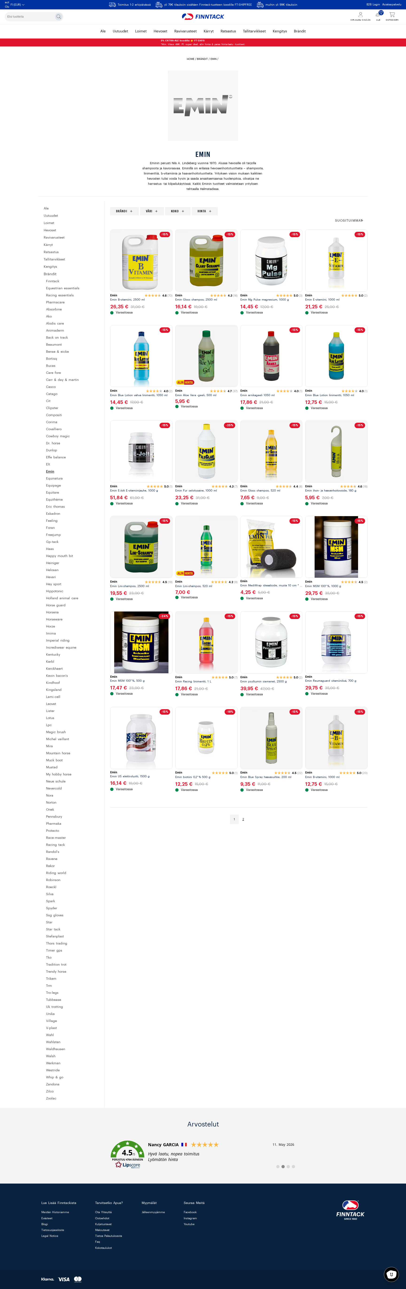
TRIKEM (51, 978)
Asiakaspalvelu (391, 4)
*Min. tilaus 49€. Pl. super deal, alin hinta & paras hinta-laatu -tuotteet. (203, 42)
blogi (44, 1224)
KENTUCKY (53, 654)
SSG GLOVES (54, 915)
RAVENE (51, 859)
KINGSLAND (54, 690)
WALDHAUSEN (55, 1049)
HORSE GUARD (56, 605)
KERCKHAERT (54, 668)
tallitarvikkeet (254, 31)
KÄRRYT (48, 245)
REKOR (50, 866)
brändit (300, 31)
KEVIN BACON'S (57, 675)
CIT (48, 401)
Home (190, 59)
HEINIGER (52, 563)
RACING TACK (55, 845)
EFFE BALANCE (56, 457)
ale (103, 31)
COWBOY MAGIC (58, 436)
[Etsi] (58, 16)
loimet (141, 31)
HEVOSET (50, 230)
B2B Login (373, 4)
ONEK (50, 809)
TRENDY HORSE (56, 971)
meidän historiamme (55, 1212)
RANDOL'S (52, 852)
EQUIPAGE (53, 485)
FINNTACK (52, 281)
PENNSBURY (54, 816)
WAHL (50, 1035)
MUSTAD (52, 767)
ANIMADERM (55, 330)
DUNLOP (51, 450)
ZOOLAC (51, 1098)
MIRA (49, 746)
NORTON (51, 802)
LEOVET (51, 704)
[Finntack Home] (203, 17)
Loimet (49, 223)
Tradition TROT (56, 964)
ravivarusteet (185, 31)
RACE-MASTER (56, 838)
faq (97, 1242)
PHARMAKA (53, 823)
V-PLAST (51, 1028)
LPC (49, 725)
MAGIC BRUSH (56, 732)
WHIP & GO (54, 1077)
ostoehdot (102, 1218)
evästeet (46, 1218)
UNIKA (50, 1014)
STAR (49, 922)
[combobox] (34, 16)
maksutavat (102, 1230)
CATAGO (51, 394)
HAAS (50, 549)
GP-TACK (52, 542)
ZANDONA (52, 1084)
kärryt (209, 31)
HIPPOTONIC (54, 591)
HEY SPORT (53, 584)
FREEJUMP (53, 535)
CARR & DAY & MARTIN (62, 380)
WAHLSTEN (53, 1042)
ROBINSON (53, 880)
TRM (49, 985)
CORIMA (51, 422)
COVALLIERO (54, 429)
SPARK (50, 901)
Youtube (189, 1224)
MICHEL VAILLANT (57, 739)
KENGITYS (50, 266)
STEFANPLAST (55, 936)
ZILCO (50, 1091)
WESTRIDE (53, 1070)
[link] (203, 1155)
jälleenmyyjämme (153, 1212)
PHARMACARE (55, 302)
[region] (238, 211)
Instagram (190, 1218)
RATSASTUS (51, 252)
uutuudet (120, 31)
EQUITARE (52, 492)
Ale (46, 208)
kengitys (280, 31)
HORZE (50, 626)
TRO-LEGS (52, 993)
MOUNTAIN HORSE (58, 753)
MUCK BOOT (54, 760)
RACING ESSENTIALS (60, 295)
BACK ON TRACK (57, 337)
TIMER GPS (54, 950)
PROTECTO (52, 830)
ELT (48, 464)
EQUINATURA (54, 478)
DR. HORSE (53, 443)
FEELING (52, 521)
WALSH (50, 1056)
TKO (48, 957)
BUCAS (50, 366)
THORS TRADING (56, 943)
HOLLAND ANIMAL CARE (62, 598)
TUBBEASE (53, 1000)
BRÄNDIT (202, 59)
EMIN (50, 471)
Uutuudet (51, 215)
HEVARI (51, 577)
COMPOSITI (54, 415)
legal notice (49, 1236)
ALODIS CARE (55, 323)
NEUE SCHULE (56, 781)
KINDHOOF (53, 683)
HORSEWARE (54, 619)
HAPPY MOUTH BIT (59, 556)
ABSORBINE (54, 309)
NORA (49, 795)
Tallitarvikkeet (54, 259)
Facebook (190, 1212)
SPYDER (51, 908)
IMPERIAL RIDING (58, 640)
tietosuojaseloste (52, 1230)
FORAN (50, 528)
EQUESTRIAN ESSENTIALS (62, 288)
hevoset (160, 31)
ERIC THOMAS (55, 506)
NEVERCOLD (54, 788)
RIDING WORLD (56, 873)
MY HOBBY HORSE (58, 774)
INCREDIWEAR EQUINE (61, 647)
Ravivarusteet (54, 237)
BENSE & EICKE (57, 351)
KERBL (50, 661)
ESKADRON (53, 513)
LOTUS (50, 718)
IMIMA (51, 633)
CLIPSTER (52, 408)
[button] (351, 220)
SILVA (50, 894)
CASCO (51, 387)
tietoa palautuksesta (108, 1236)
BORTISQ (51, 358)
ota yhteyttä (103, 1212)
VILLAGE (51, 1021)
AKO (49, 316)
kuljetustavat (103, 1224)
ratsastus (228, 31)
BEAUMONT (54, 344)
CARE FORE (53, 373)
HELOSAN (52, 570)
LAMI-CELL (53, 697)
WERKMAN (53, 1063)
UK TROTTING (54, 1007)
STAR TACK (53, 929)
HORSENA (52, 612)
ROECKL (51, 887)
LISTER (50, 711)
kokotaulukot (103, 1247)
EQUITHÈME (54, 499)
